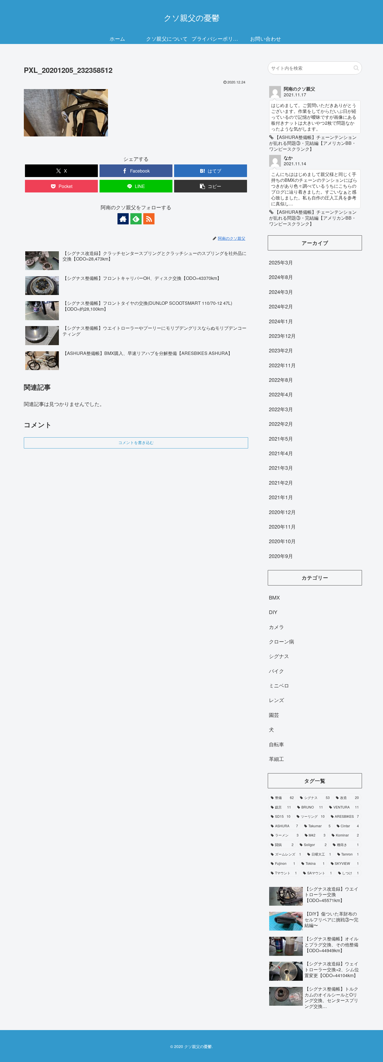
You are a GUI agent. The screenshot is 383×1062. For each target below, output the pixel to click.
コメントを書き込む (136, 442)
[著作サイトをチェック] (123, 218)
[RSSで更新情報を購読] (148, 218)
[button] (210, 186)
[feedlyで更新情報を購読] (136, 218)
